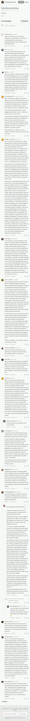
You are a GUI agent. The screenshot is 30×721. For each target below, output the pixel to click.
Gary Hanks (8, 681)
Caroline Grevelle (9, 348)
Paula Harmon (10, 421)
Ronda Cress (8, 636)
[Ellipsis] (28, 34)
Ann (6, 49)
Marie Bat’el (8, 238)
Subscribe (21, 2)
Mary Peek (7, 359)
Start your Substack (11, 714)
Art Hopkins (8, 431)
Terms (20, 708)
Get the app (22, 714)
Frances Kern (8, 621)
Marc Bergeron (14, 606)
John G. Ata (8, 279)
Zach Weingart (8, 96)
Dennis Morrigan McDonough (14, 507)
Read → (3, 16)
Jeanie (6, 72)
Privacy (16, 708)
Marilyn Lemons (9, 139)
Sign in (26, 2)
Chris (6, 378)
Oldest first (25, 21)
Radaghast (7, 469)
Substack (7, 717)
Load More (4, 701)
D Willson (7, 34)
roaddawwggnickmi (10, 492)
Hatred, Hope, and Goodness (10, 8)
